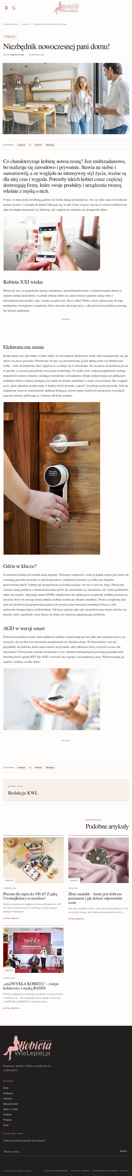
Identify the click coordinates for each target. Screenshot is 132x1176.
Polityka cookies (80, 1171)
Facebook (21, 145)
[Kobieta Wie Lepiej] (66, 7)
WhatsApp (50, 145)
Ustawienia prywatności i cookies (110, 1171)
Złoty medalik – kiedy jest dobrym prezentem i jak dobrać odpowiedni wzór (95, 898)
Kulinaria (8, 1093)
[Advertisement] (66, 328)
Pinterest (38, 145)
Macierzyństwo (11, 1103)
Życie (6, 1125)
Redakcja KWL (17, 55)
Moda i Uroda (10, 1109)
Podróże (7, 1114)
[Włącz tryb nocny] (14, 8)
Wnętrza (7, 1119)
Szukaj (123, 1151)
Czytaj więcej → (12, 918)
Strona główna (10, 24)
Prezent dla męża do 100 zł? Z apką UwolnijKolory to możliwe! (30, 896)
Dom (5, 1087)
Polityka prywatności (56, 1171)
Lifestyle (25, 24)
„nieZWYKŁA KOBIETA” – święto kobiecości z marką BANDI (31, 986)
